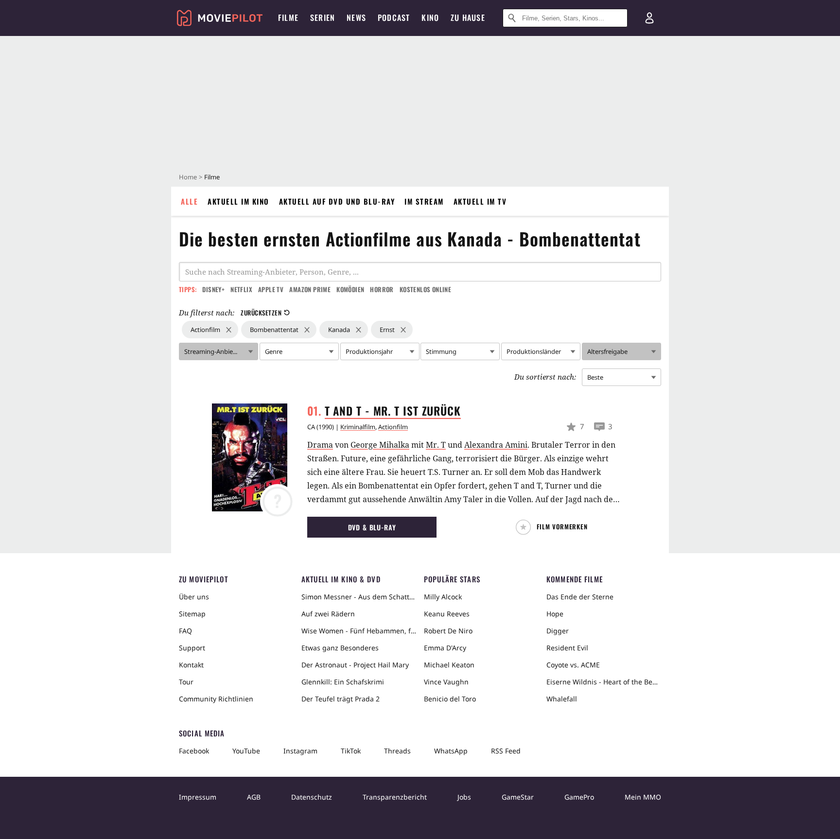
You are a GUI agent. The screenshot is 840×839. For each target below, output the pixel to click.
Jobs (464, 797)
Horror (381, 289)
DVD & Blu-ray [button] (372, 527)
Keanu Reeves (447, 613)
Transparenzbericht (395, 797)
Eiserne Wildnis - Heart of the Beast (603, 681)
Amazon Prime (310, 289)
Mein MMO (643, 797)
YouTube (246, 750)
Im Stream (424, 201)
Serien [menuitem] (322, 17)
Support (192, 647)
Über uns (194, 596)
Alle (189, 201)
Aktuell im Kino (238, 201)
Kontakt (191, 664)
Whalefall (561, 698)
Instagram (300, 750)
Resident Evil (567, 647)
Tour (186, 681)
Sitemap (192, 613)
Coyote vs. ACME (573, 664)
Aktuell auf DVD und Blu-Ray (337, 201)
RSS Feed (506, 750)
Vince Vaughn (446, 681)
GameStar (518, 797)
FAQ (185, 630)
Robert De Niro (448, 630)
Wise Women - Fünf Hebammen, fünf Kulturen (358, 630)
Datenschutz (311, 797)
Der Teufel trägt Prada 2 (340, 698)
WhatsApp (451, 750)
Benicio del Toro (450, 698)
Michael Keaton (449, 664)
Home (188, 177)
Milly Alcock (443, 596)
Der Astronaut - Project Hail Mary (355, 664)
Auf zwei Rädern (328, 613)
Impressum (197, 797)
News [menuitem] (356, 17)
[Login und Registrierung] (649, 18)
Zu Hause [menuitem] (468, 17)
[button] (555, 527)
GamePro (579, 797)
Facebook (194, 750)
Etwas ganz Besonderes (340, 647)
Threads (397, 750)
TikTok (351, 750)
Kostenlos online (425, 289)
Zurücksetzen (261, 312)
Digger (557, 630)
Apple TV (270, 289)
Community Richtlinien (216, 698)
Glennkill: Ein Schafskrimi (342, 681)
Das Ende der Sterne (579, 596)
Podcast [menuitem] (394, 17)
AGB (254, 797)
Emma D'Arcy (445, 647)
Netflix (241, 289)
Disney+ (213, 289)
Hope (554, 613)
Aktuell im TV (480, 201)
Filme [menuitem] (288, 17)
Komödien (350, 289)
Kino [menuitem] (430, 17)
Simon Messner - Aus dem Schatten (358, 596)
